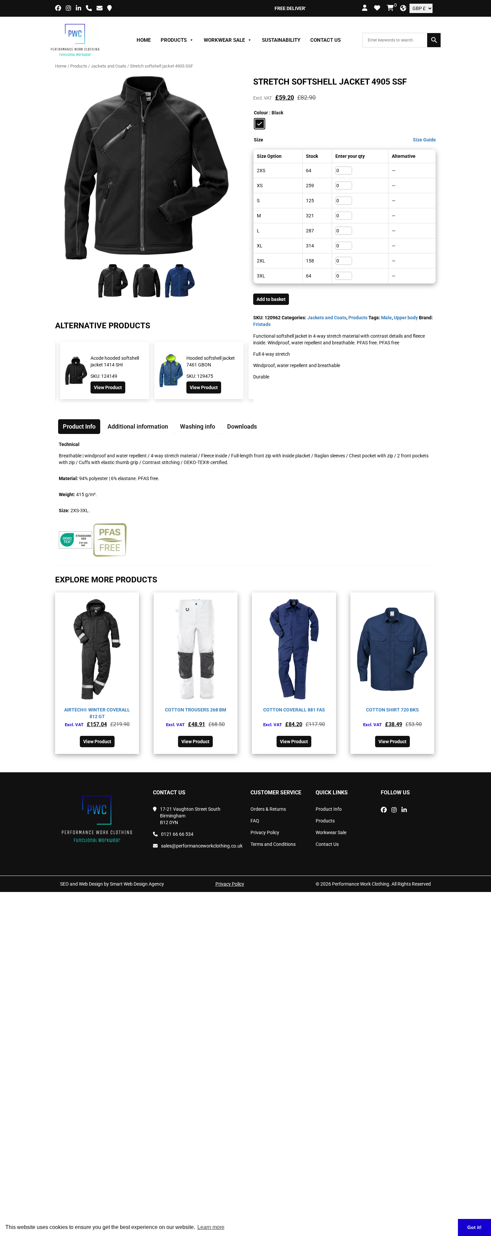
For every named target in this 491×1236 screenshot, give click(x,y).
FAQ (255, 820)
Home (144, 40)
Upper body (406, 317)
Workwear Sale (224, 40)
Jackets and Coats (108, 66)
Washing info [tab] (197, 426)
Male (386, 317)
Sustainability (281, 40)
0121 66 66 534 (177, 834)
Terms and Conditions (273, 844)
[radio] (260, 124)
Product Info (329, 809)
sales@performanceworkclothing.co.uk (201, 846)
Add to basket (271, 299)
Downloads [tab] (242, 426)
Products (174, 40)
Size (258, 139)
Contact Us (325, 40)
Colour (261, 112)
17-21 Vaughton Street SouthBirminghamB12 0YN (190, 815)
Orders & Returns (268, 809)
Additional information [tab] (138, 426)
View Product (110, 387)
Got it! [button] (474, 1227)
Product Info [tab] (79, 426)
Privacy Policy (265, 832)
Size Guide (424, 139)
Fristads (262, 324)
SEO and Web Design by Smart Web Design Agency (112, 884)
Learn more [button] (210, 1227)
